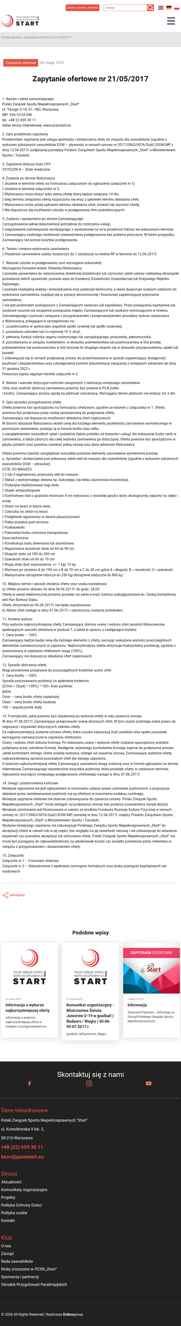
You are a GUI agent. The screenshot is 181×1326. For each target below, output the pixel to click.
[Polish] (177, 8)
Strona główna (11, 37)
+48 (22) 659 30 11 (22, 1147)
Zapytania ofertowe (21, 63)
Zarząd (7, 1253)
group (73, 1314)
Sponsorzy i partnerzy (20, 1276)
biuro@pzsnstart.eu (22, 1157)
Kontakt (8, 1220)
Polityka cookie (14, 1212)
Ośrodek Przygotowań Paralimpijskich (34, 1284)
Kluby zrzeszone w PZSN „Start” (29, 1269)
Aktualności (11, 1182)
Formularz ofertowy (43, 861)
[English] (161, 8)
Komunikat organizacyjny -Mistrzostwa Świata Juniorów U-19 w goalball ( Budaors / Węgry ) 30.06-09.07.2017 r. (90, 1016)
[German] (169, 8)
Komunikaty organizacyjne (24, 1189)
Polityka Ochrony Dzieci (21, 1205)
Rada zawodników (17, 1261)
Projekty (8, 1197)
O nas (6, 1246)
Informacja (137, 1005)
